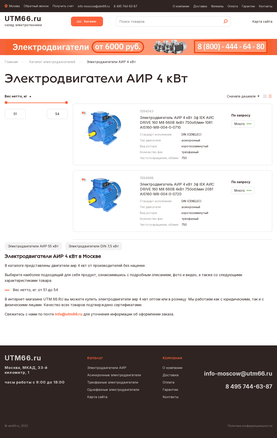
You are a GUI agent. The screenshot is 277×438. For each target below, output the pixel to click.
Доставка (200, 6)
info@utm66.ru (68, 314)
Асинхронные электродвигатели (114, 375)
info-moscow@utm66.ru (94, 6)
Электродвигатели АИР (106, 368)
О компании (181, 6)
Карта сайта (262, 21)
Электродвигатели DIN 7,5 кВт (94, 246)
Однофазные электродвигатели (113, 390)
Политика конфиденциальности (250, 425)
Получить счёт (63, 6)
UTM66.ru (23, 358)
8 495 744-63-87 (125, 6)
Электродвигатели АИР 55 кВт (33, 246)
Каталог (90, 21)
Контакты (265, 6)
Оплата (233, 6)
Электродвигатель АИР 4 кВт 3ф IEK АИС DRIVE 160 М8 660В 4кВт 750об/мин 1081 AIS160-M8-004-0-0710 (177, 122)
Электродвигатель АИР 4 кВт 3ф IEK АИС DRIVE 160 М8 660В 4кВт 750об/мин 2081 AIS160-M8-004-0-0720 (177, 189)
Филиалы (217, 6)
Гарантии (248, 6)
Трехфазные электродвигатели (112, 382)
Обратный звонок (36, 6)
